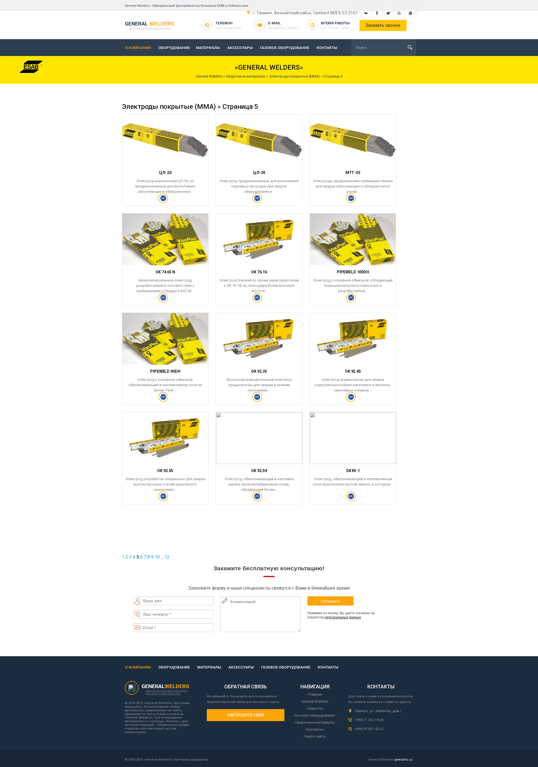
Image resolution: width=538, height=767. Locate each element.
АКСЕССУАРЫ (240, 47)
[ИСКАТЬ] (410, 47)
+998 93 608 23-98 (228, 28)
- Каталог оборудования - (315, 715)
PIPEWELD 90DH (165, 371)
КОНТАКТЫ (327, 47)
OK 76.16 (259, 272)
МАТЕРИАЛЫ (208, 47)
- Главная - (315, 694)
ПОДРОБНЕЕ (165, 200)
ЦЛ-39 (259, 172)
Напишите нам (246, 715)
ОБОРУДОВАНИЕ (174, 47)
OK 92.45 (353, 371)
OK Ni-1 (353, 470)
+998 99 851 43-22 (369, 729)
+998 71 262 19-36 (369, 720)
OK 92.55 (165, 470)
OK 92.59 (259, 470)
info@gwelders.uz (283, 28)
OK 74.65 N (165, 272)
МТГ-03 (352, 172)
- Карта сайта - (315, 736)
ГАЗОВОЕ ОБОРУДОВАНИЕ (284, 47)
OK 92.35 (259, 371)
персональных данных (343, 617)
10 (157, 557)
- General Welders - (315, 701)
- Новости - (314, 708)
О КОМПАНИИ (138, 47)
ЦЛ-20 (165, 172)
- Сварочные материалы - (315, 722)
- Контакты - (314, 729)
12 (167, 557)
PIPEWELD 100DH (353, 272)
